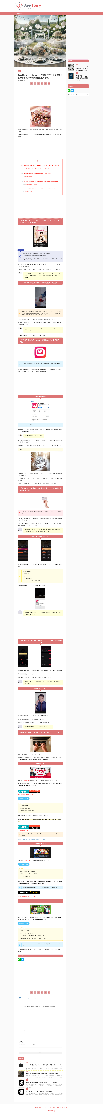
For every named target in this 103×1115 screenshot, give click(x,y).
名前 (20, 1024)
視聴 (40, 998)
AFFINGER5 (63, 1113)
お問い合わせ (20, 13)
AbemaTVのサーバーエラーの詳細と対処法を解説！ (39, 1091)
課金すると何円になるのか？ (30, 184)
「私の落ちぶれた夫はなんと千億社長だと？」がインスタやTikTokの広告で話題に (41, 165)
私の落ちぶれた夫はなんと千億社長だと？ (30, 998)
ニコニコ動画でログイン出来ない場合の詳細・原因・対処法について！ (44, 1065)
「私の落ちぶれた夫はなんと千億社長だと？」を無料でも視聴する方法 (39, 188)
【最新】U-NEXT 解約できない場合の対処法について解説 (31, 839)
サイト (20, 1036)
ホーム (49, 1107)
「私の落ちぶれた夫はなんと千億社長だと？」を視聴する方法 (36, 173)
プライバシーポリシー (63, 1107)
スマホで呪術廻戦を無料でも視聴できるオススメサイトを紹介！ (42, 1082)
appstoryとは (55, 1107)
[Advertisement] (40, 96)
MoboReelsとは (27, 176)
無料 (20, 998)
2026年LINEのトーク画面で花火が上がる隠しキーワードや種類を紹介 (82, 68)
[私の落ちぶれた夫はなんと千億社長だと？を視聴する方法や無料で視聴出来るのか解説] (42, 83)
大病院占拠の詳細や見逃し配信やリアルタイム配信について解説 (42, 1073)
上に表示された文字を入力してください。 (28, 1044)
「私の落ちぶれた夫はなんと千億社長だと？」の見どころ (36, 168)
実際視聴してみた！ (28, 191)
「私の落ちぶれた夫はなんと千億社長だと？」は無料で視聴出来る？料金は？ (40, 181)
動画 (20, 997)
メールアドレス (22, 1030)
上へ (45, 1107)
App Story (51, 1111)
